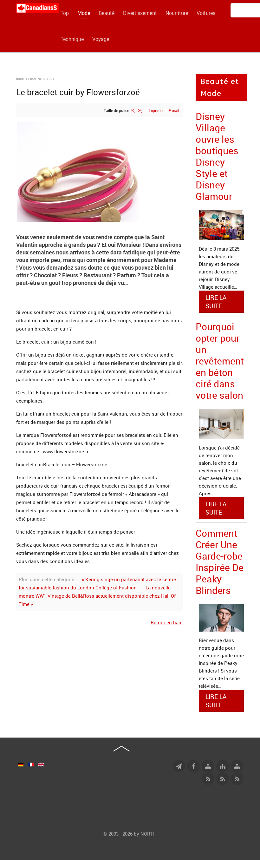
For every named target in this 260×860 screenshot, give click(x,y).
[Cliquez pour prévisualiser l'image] (99, 171)
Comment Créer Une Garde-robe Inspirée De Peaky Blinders (220, 562)
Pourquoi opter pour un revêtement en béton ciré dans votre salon (220, 361)
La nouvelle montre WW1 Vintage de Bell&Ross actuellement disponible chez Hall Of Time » (97, 595)
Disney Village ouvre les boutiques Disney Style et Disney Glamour (217, 156)
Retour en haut (167, 622)
